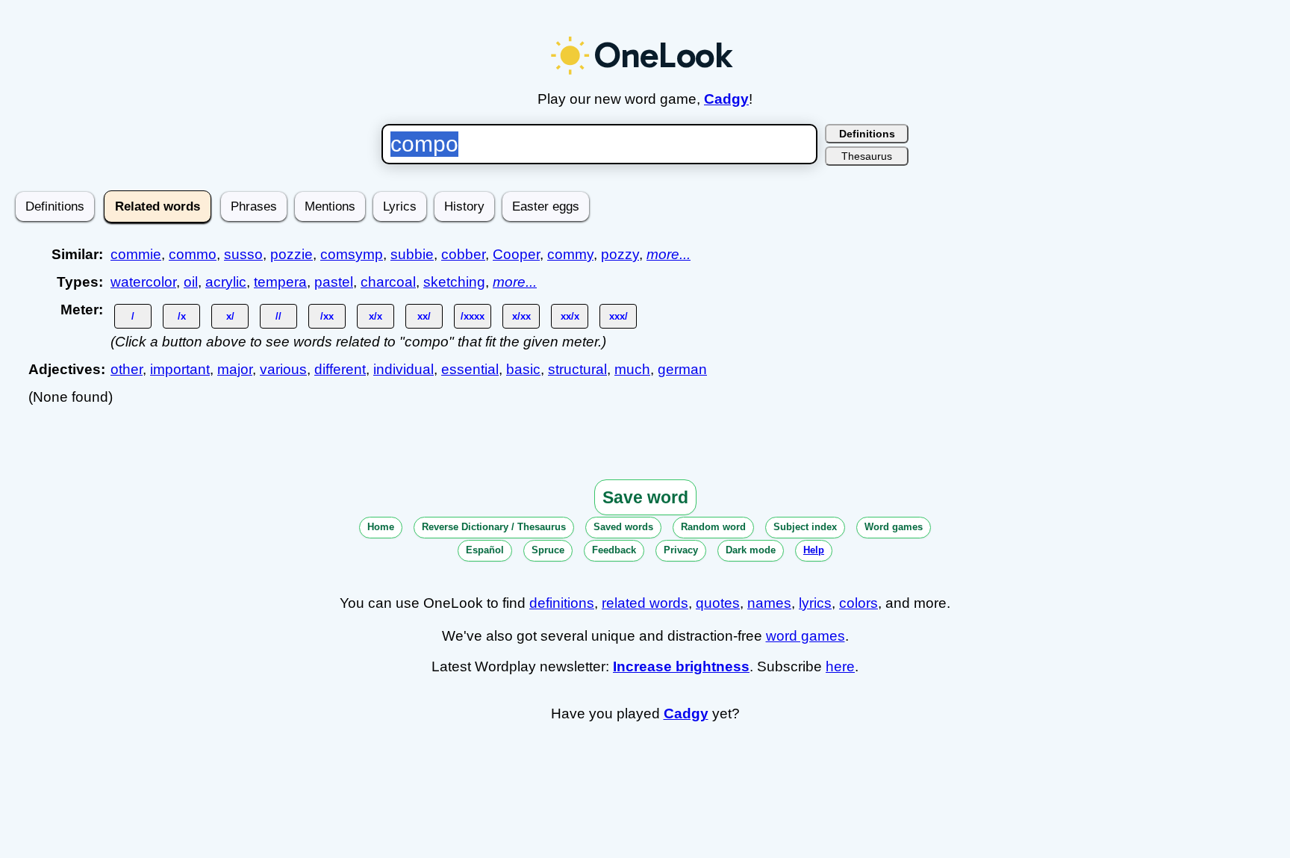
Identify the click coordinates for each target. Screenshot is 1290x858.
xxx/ (618, 316)
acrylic (225, 282)
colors (858, 603)
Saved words (623, 526)
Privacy (681, 550)
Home (380, 526)
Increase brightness (681, 666)
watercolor (143, 282)
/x (182, 316)
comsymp (351, 254)
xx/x (570, 316)
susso (243, 254)
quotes (718, 603)
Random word (713, 526)
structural (577, 369)
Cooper (516, 254)
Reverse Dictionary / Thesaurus (494, 526)
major (234, 369)
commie (135, 254)
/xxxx (472, 316)
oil (191, 282)
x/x (375, 316)
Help (813, 550)
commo (192, 254)
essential (470, 369)
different (340, 369)
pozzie (291, 254)
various (283, 369)
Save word (645, 497)
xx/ (424, 316)
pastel (333, 282)
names (769, 603)
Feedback (614, 550)
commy (570, 254)
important (180, 369)
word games (805, 636)
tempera (280, 282)
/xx (327, 316)
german (682, 369)
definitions (561, 603)
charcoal (388, 282)
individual (403, 369)
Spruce (548, 550)
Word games (893, 526)
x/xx (521, 316)
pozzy (620, 254)
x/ (230, 316)
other (126, 369)
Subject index (805, 526)
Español (485, 550)
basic (523, 369)
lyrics (815, 603)
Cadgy (726, 99)
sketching (454, 282)
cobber (463, 254)
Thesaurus (866, 156)
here (840, 666)
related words (645, 603)
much (632, 369)
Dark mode (751, 550)
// (278, 316)
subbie (412, 254)
